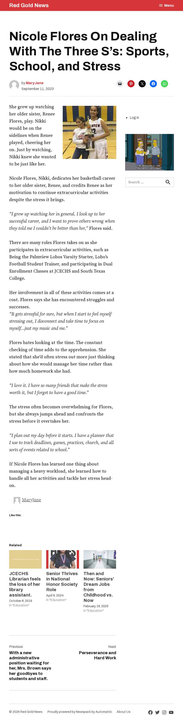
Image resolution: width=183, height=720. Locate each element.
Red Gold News (29, 5)
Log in (134, 117)
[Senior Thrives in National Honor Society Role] (62, 559)
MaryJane (35, 83)
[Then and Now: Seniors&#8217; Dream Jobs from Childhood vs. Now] (99, 559)
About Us (124, 712)
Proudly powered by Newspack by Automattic (80, 712)
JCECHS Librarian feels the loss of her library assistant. (25, 584)
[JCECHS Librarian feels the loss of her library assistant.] (25, 559)
